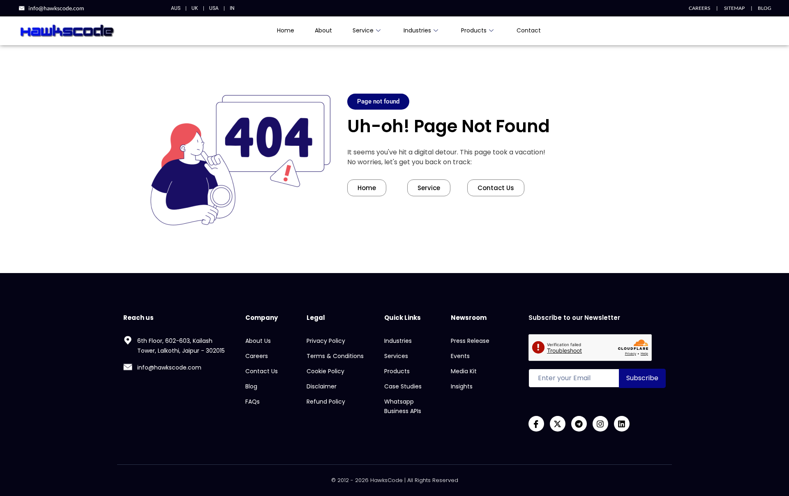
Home (285, 30)
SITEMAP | (735, 8)
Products (474, 30)
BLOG (764, 8)
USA (214, 8)
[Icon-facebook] (536, 424)
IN (232, 8)
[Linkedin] (622, 424)
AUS (175, 8)
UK (194, 8)
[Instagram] (600, 424)
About (323, 30)
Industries (417, 30)
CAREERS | (703, 8)
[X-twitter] (557, 424)
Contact (529, 30)
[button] (378, 102)
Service (363, 30)
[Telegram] (579, 424)
